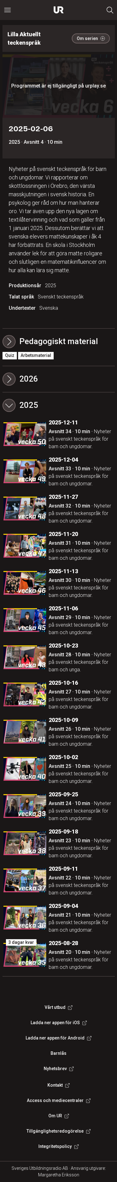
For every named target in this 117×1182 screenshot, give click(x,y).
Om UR (55, 1115)
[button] (58, 379)
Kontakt (55, 1085)
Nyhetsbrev (55, 1068)
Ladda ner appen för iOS (55, 1022)
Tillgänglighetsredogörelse (55, 1131)
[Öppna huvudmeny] (7, 10)
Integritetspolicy (55, 1146)
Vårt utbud (55, 1007)
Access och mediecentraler (55, 1100)
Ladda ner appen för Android (55, 1037)
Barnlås (58, 1053)
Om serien (87, 38)
